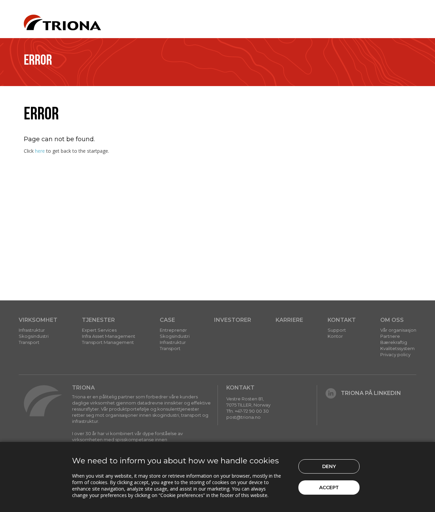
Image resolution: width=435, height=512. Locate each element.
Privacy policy (395, 354)
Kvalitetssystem (397, 348)
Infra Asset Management (108, 336)
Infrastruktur (32, 330)
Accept (329, 487)
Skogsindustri (34, 336)
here (40, 151)
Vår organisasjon (398, 330)
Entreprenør (173, 330)
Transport (29, 342)
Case (167, 320)
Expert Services (99, 330)
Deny (329, 466)
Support (337, 330)
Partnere (390, 336)
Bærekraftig (393, 342)
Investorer (232, 320)
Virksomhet (38, 320)
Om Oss (392, 320)
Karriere (289, 320)
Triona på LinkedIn (371, 393)
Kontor (335, 336)
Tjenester (98, 320)
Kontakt (342, 320)
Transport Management (108, 342)
